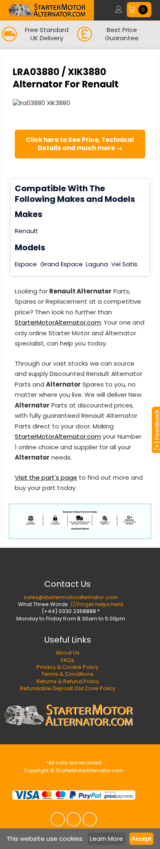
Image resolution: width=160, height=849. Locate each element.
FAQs (67, 660)
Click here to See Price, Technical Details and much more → (80, 143)
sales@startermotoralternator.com (71, 597)
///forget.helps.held (96, 604)
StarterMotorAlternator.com (58, 322)
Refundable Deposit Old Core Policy (67, 688)
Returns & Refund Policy (68, 681)
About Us (68, 653)
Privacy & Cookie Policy (67, 667)
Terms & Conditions (67, 674)
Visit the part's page (46, 477)
